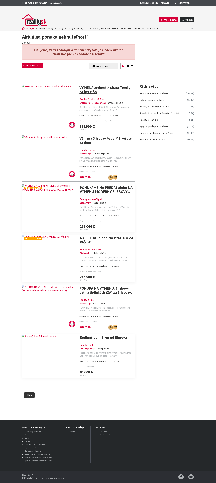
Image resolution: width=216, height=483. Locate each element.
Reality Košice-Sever (91, 249)
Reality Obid (86, 345)
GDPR (27, 438)
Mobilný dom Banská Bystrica (106, 28)
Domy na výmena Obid (89, 367)
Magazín (165, 3)
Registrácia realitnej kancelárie (36, 445)
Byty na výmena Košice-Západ (91, 221)
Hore (29, 395)
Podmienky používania (33, 432)
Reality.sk (29, 28)
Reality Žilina (86, 300)
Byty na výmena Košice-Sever (91, 271)
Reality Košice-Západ (91, 199)
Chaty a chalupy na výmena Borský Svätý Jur (97, 121)
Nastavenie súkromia (33, 451)
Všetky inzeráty (46, 28)
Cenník (27, 441)
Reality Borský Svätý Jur (92, 99)
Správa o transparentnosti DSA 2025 (38, 461)
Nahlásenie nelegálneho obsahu (37, 454)
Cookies (28, 435)
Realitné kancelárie (149, 3)
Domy (60, 28)
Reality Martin (87, 150)
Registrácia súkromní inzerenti (36, 448)
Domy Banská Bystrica (78, 28)
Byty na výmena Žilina (88, 322)
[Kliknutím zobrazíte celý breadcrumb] (192, 28)
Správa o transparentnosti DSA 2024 (38, 457)
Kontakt (72, 432)
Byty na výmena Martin (88, 172)
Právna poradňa (104, 432)
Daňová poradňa (104, 435)
